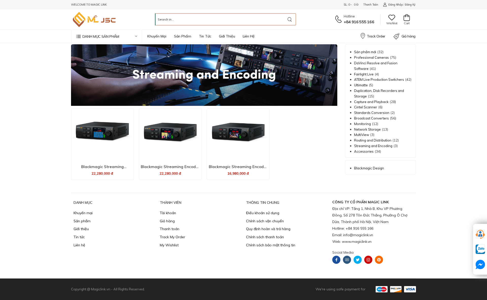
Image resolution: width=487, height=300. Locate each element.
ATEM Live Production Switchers (379, 79)
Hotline (349, 16)
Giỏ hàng (408, 36)
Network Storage (367, 129)
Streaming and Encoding (373, 146)
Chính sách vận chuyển (265, 221)
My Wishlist (169, 245)
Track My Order (172, 237)
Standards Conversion (371, 113)
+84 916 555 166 (359, 21)
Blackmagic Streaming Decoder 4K (102, 169)
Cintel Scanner (365, 107)
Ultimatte (361, 85)
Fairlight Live (364, 74)
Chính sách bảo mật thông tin (270, 245)
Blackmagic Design (369, 168)
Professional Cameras (371, 57)
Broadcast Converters (371, 118)
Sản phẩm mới (365, 52)
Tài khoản (168, 213)
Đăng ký (410, 4)
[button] (106, 36)
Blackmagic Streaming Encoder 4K (170, 169)
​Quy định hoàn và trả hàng (268, 229)
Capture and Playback (371, 102)
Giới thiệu (227, 36)
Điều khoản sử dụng (262, 213)
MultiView (361, 135)
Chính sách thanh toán (265, 237)
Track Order (376, 36)
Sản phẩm (182, 36)
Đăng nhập (395, 4)
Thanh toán (370, 4)
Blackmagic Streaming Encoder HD (238, 169)
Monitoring (362, 124)
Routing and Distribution (372, 140)
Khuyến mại (156, 36)
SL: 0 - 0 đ (351, 4)
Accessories (364, 151)
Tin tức (205, 36)
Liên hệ (249, 36)
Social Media (343, 252)
